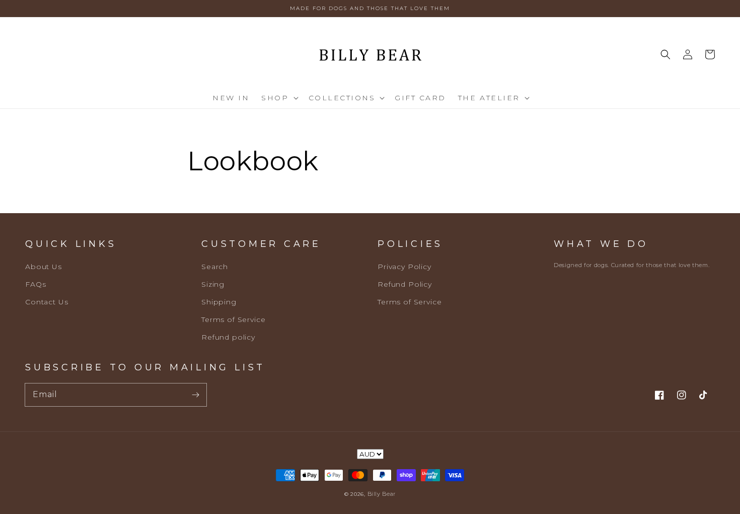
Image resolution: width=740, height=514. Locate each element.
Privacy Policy (404, 266)
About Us (43, 266)
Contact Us (46, 301)
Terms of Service (233, 319)
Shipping (219, 301)
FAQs (35, 284)
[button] (278, 97)
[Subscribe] (195, 394)
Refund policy (228, 337)
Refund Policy (405, 284)
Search (214, 266)
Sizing (213, 284)
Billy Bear (381, 493)
